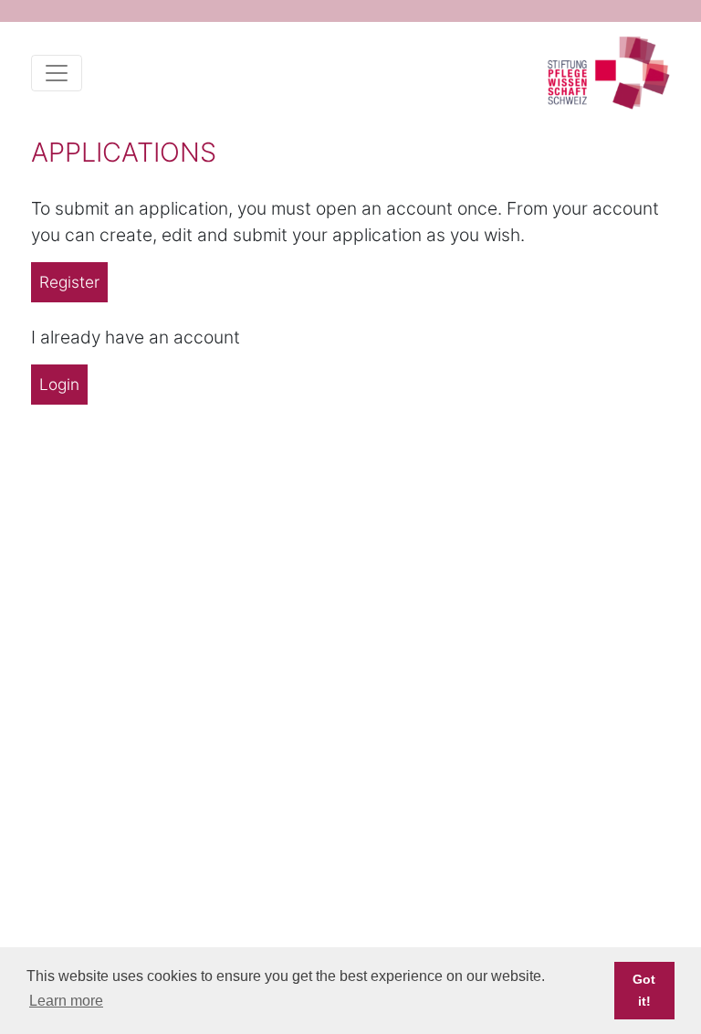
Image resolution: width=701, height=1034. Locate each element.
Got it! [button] (644, 990)
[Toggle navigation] (56, 73)
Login (59, 384)
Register (69, 281)
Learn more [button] (66, 1000)
